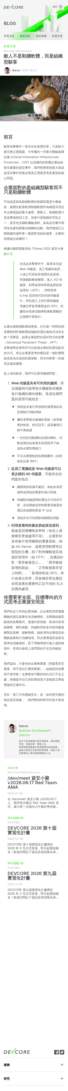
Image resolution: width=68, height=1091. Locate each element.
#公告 (11, 822)
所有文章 (9, 35)
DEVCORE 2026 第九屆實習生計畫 (32, 875)
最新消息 (25, 35)
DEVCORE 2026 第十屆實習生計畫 (32, 830)
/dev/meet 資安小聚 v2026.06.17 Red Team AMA (32, 782)
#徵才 (17, 822)
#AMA (24, 772)
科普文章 (57, 35)
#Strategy (9, 51)
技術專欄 (41, 35)
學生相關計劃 (15, 817)
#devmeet (34, 772)
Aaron (16, 70)
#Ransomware (23, 51)
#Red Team (14, 772)
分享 (10, 254)
